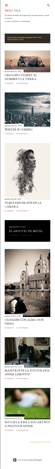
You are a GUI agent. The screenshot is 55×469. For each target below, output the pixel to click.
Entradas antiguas (40, 442)
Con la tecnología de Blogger (30, 460)
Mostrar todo (15, 39)
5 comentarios (22, 133)
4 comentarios (22, 83)
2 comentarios (22, 211)
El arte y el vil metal (26, 231)
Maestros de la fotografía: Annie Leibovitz (27, 372)
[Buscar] (48, 4)
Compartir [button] (9, 83)
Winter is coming (19, 129)
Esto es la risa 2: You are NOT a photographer (27, 424)
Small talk (13, 10)
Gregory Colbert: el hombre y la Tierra (21, 77)
